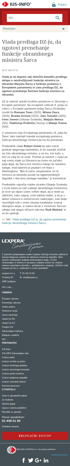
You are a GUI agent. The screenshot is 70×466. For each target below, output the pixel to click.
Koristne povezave (11, 386)
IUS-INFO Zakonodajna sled (15, 353)
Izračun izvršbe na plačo (13, 361)
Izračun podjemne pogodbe (14, 377)
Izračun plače (8, 357)
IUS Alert (6, 349)
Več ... (5, 339)
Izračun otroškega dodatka (14, 365)
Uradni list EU (8, 323)
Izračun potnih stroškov (13, 373)
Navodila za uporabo (11, 412)
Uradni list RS (8, 319)
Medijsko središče (10, 335)
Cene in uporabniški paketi (14, 395)
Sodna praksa (8, 307)
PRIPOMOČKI (9, 343)
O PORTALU (8, 389)
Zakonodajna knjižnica (12, 331)
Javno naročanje (9, 315)
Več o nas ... (8, 287)
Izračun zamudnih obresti (14, 381)
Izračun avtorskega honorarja (15, 369)
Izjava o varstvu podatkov (14, 408)
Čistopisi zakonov (10, 298)
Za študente (7, 400)
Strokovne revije (9, 311)
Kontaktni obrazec (10, 426)
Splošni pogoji (8, 404)
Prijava (62, 4)
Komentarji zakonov (11, 302)
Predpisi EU (7, 327)
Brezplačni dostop (35, 435)
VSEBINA (7, 292)
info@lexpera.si (30, 277)
